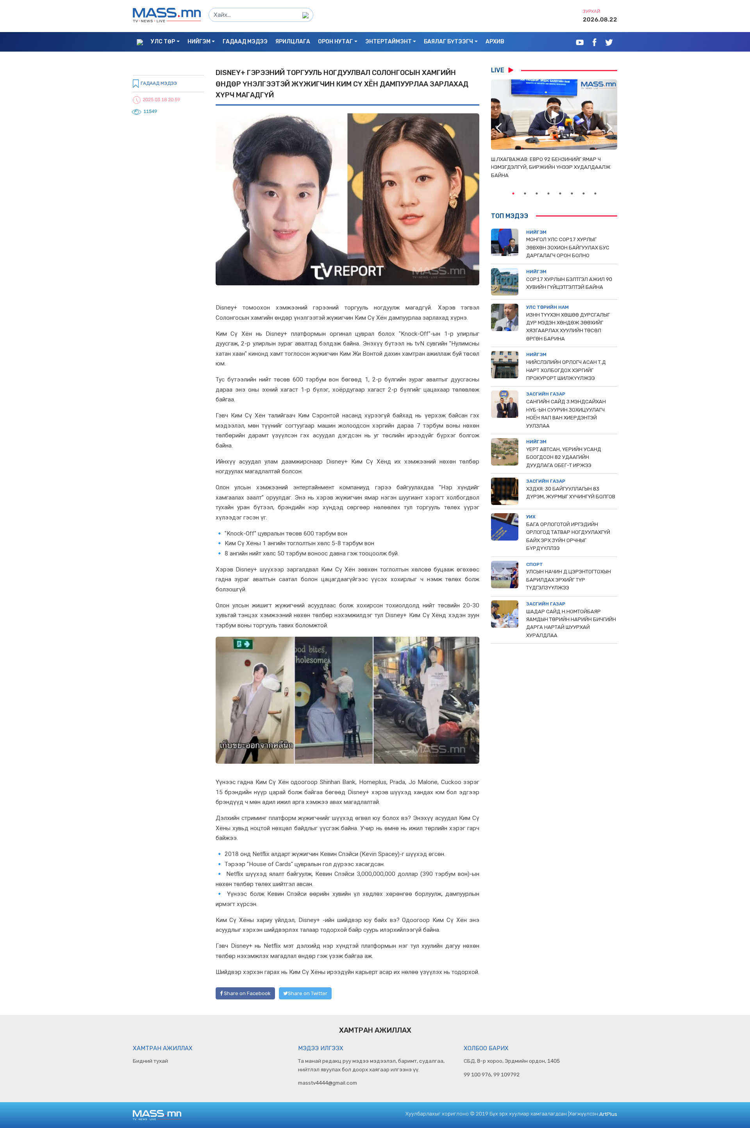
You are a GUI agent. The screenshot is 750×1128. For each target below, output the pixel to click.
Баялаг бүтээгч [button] (448, 41)
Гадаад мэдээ (245, 41)
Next (609, 128)
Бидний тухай (150, 1061)
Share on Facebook (247, 993)
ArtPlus (608, 1114)
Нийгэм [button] (199, 41)
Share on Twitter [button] (307, 993)
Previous (499, 128)
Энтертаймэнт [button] (388, 41)
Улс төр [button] (163, 41)
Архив (495, 41)
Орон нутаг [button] (335, 41)
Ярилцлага (292, 41)
